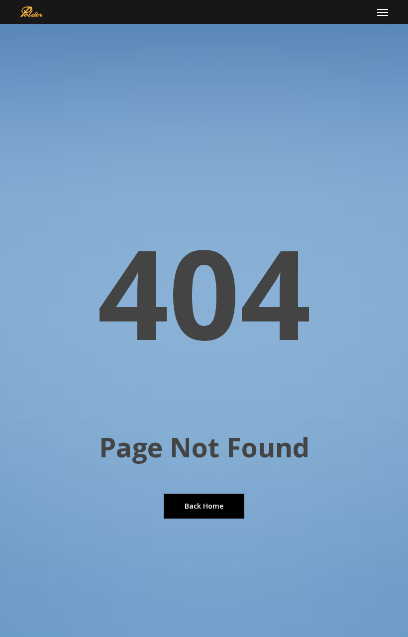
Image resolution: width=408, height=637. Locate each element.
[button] (382, 12)
